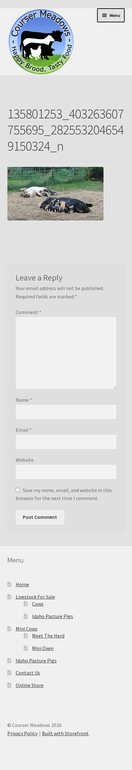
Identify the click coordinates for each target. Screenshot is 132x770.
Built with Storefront (65, 733)
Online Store (30, 685)
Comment (28, 312)
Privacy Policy (22, 733)
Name (24, 400)
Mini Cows (26, 628)
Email (24, 430)
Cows (38, 604)
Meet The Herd (48, 635)
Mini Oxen (43, 648)
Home (22, 584)
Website (25, 460)
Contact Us (28, 672)
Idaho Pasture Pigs (52, 616)
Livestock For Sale (35, 597)
